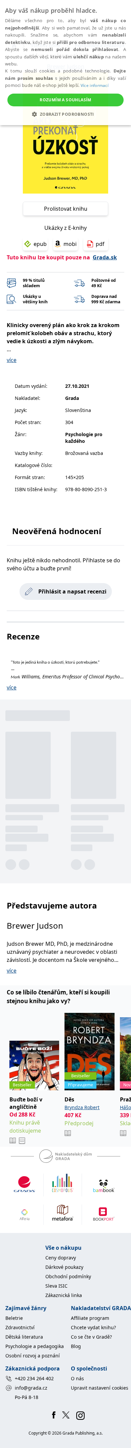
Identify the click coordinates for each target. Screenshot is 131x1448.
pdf (100, 244)
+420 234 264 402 (34, 1378)
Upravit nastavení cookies (99, 1388)
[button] (65, 114)
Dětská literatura (24, 1337)
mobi (70, 244)
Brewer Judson (35, 925)
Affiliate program (90, 1318)
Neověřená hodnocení (56, 530)
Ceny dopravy (60, 1257)
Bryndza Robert (81, 1107)
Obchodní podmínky (68, 1276)
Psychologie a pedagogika (34, 1346)
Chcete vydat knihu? (93, 1327)
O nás (77, 1378)
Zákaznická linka (63, 1295)
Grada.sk (105, 257)
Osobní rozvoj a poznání (32, 1355)
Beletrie (14, 1318)
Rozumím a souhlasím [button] (65, 100)
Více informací (94, 85)
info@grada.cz (31, 1388)
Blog (76, 1346)
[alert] (65, 62)
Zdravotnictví (20, 1327)
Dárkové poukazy (64, 1267)
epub (40, 244)
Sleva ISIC (56, 1286)
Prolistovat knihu (65, 208)
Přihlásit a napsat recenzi (72, 591)
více (11, 360)
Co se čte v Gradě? (91, 1337)
